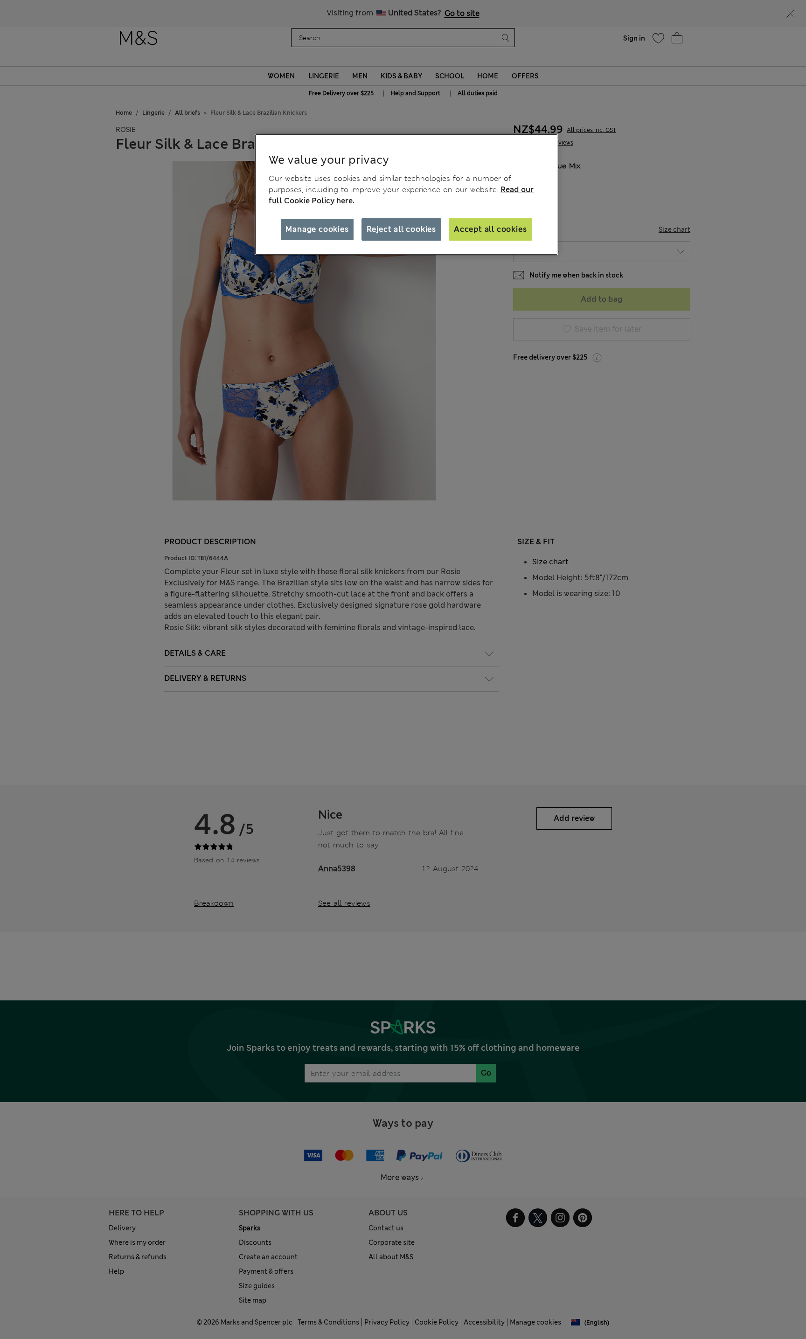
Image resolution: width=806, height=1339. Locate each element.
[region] (406, 194)
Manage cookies (316, 229)
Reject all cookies (401, 229)
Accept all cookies (490, 229)
